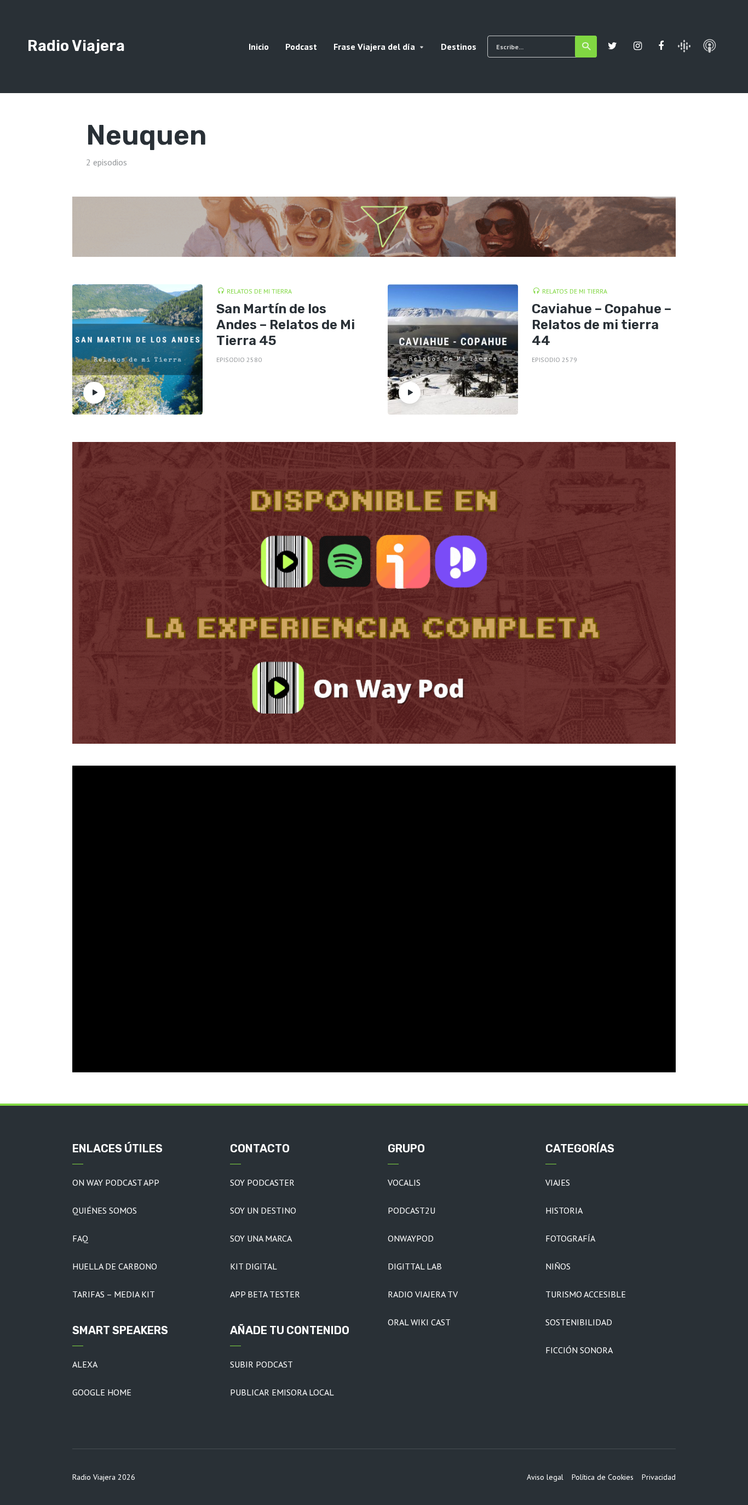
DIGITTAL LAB (415, 1266)
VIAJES (557, 1182)
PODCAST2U (411, 1210)
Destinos (458, 46)
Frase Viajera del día (374, 46)
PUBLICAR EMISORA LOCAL (282, 1392)
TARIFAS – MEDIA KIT (113, 1294)
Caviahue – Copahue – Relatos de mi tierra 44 (601, 324)
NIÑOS (558, 1266)
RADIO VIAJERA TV (423, 1294)
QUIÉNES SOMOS (104, 1210)
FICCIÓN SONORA (579, 1350)
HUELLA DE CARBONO (114, 1266)
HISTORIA (564, 1210)
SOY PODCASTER (262, 1182)
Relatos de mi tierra (259, 291)
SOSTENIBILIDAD (578, 1322)
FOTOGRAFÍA (570, 1238)
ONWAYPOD (411, 1238)
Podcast (301, 46)
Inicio (259, 46)
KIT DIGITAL (253, 1266)
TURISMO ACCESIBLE (585, 1294)
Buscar (586, 47)
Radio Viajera (76, 46)
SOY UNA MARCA (261, 1238)
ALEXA (84, 1364)
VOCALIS (404, 1182)
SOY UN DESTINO (263, 1210)
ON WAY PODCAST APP (115, 1182)
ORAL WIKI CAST (419, 1322)
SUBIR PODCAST (261, 1364)
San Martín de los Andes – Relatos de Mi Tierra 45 (285, 324)
